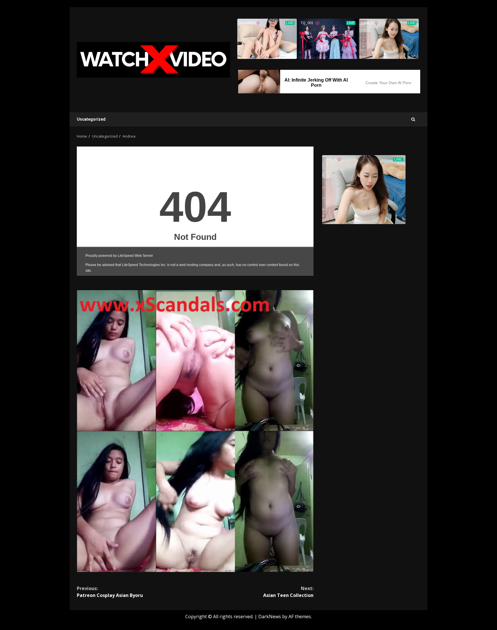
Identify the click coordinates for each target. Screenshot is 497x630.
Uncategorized (91, 119)
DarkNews (269, 616)
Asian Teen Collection (288, 591)
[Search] (413, 119)
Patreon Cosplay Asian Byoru (110, 591)
